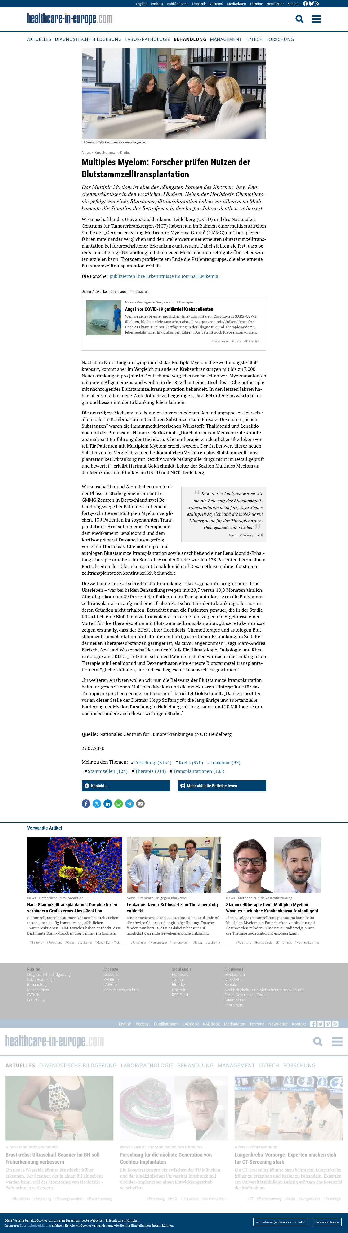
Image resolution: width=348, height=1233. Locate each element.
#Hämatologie (158, 942)
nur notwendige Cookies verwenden (280, 1222)
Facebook (180, 974)
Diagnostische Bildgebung (88, 39)
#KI (277, 942)
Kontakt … (98, 785)
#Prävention (252, 341)
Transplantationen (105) (198, 771)
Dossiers (110, 974)
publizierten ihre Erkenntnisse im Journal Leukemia (164, 276)
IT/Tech (254, 39)
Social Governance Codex (246, 994)
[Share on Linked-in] (107, 803)
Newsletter (275, 3)
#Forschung (54, 942)
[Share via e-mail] (140, 803)
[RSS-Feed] (317, 4)
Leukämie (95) (225, 762)
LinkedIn (179, 989)
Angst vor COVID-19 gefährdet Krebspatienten (169, 309)
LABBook (199, 3)
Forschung (280, 39)
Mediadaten (236, 3)
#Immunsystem (180, 942)
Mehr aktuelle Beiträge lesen (211, 785)
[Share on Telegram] (129, 803)
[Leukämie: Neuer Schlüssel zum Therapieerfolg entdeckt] (174, 865)
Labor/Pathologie (147, 39)
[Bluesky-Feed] (311, 4)
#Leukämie (84, 942)
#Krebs (236, 341)
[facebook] (305, 4)
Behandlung (190, 39)
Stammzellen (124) (108, 771)
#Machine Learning (307, 942)
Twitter (177, 979)
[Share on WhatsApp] (118, 803)
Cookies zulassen (327, 1222)
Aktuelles (39, 39)
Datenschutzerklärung (35, 1225)
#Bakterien (37, 942)
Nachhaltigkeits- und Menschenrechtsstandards (264, 989)
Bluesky (178, 984)
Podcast (157, 3)
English (141, 3)
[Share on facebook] (86, 803)
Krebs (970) (191, 762)
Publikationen (178, 3)
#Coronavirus (220, 341)
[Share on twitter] (97, 803)
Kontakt (293, 3)
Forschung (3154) (152, 762)
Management (226, 39)
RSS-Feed (180, 994)
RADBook (216, 3)
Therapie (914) (150, 771)
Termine (256, 3)
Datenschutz (234, 1000)
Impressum (233, 1005)
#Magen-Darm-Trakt (107, 942)
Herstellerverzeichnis (121, 989)
